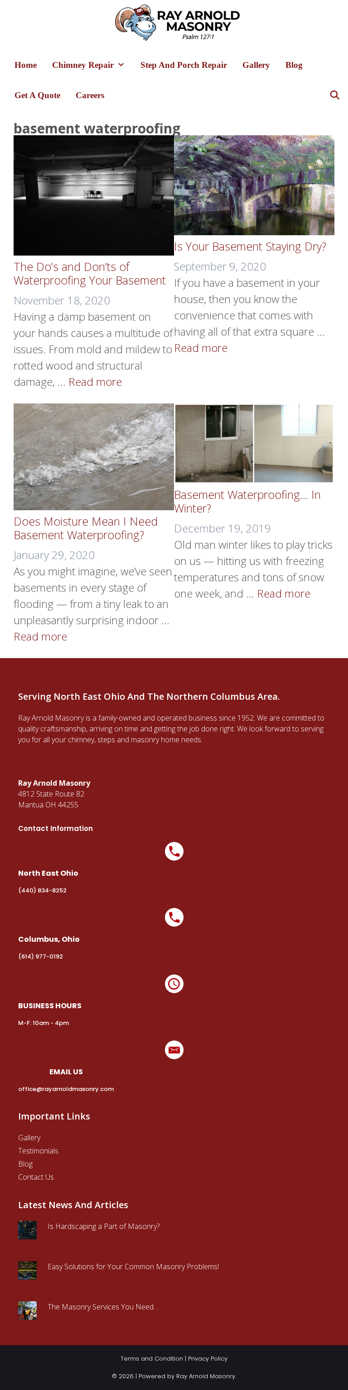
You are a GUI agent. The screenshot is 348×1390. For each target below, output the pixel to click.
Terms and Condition (152, 1358)
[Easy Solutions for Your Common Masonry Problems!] (27, 1274)
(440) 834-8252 (42, 890)
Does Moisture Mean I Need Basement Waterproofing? (86, 527)
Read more (95, 381)
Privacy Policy (207, 1358)
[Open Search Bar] (335, 95)
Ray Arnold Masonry (205, 1376)
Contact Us (36, 1177)
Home (25, 65)
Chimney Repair (83, 65)
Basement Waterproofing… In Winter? (247, 501)
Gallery (256, 65)
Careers (90, 95)
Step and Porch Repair (183, 65)
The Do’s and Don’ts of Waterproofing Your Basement (90, 273)
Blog (294, 65)
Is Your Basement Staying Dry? (250, 246)
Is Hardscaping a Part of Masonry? (104, 1226)
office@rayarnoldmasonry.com (66, 1089)
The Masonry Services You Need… (103, 1307)
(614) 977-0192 (40, 956)
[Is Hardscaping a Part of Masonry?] (27, 1234)
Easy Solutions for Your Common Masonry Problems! (133, 1266)
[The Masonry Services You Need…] (27, 1314)
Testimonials (38, 1151)
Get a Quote (37, 95)
